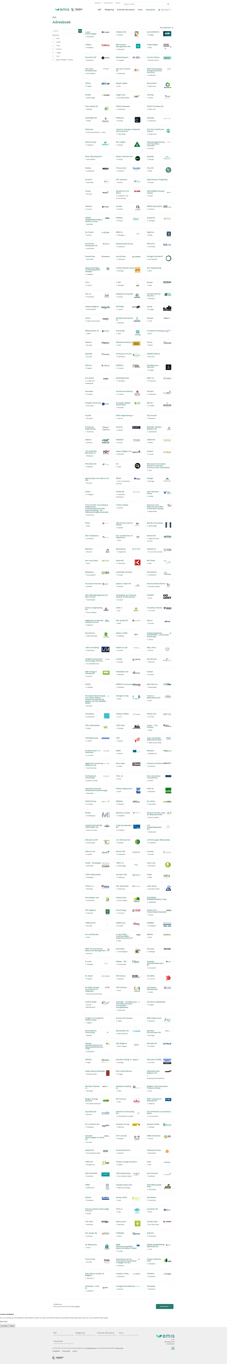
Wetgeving (109, 10)
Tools (140, 10)
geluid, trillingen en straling (64, 59)
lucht (57, 56)
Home (54, 17)
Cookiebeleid (56, 1351)
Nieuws (118, 3)
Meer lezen (4, 1321)
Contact (74, 1351)
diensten (59, 49)
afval (57, 38)
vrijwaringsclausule (90, 1348)
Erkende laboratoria (126, 10)
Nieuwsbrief (164, 1306)
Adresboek (150, 10)
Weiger (12, 1326)
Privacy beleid (66, 1351)
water (58, 45)
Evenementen (108, 3)
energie (58, 52)
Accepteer (4, 1326)
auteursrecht (119, 1348)
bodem (58, 42)
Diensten (55, 35)
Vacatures (98, 3)
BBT (99, 10)
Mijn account (164, 10)
